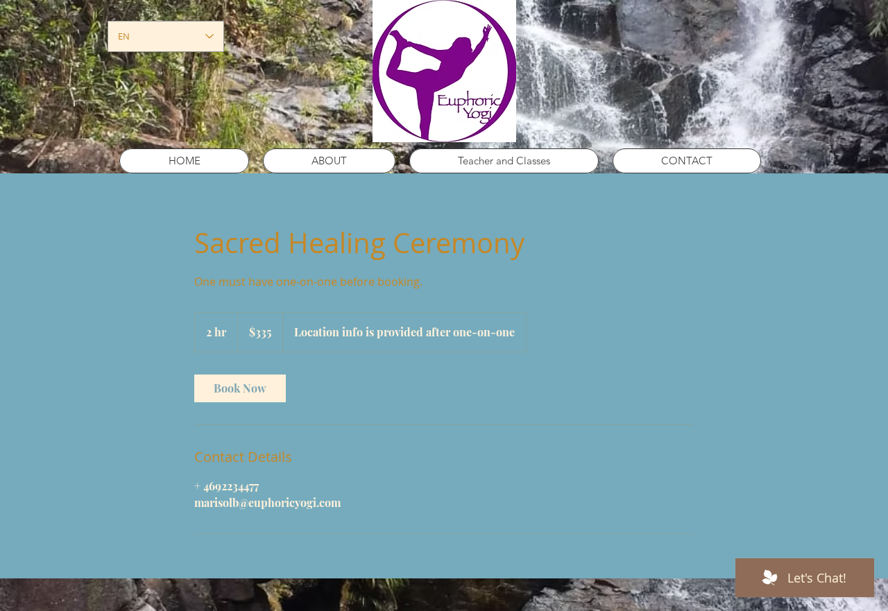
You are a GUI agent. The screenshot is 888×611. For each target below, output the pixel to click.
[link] (240, 388)
